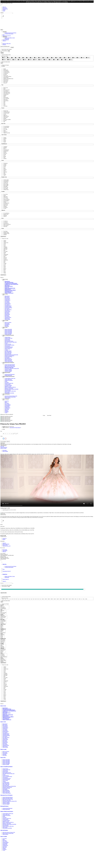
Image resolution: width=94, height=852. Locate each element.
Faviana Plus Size (6, 775)
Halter (5, 195)
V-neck (5, 208)
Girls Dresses (7, 285)
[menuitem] (48, 6)
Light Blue (5, 248)
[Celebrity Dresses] (3, 616)
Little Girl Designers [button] (4, 830)
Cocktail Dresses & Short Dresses (11, 283)
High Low (5, 115)
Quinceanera (6, 80)
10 (31, 57)
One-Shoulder (6, 200)
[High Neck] (3, 646)
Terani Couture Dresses (9, 361)
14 (40, 57)
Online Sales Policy (3, 447)
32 (78, 57)
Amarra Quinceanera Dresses (10, 364)
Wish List (4, 6)
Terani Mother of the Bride (9, 392)
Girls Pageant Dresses (7, 76)
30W (36, 59)
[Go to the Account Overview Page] (0, 5)
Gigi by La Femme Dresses (7, 776)
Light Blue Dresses (8, 305)
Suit (4, 102)
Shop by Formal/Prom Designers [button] (6, 766)
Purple (5, 252)
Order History (5, 550)
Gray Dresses (7, 301)
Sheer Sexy (6, 99)
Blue (4, 250)
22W (15, 59)
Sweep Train (6, 187)
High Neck (6, 196)
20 (52, 57)
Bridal (5, 68)
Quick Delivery (18, 427)
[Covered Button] (3, 620)
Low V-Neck (6, 198)
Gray (4, 270)
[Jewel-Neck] (3, 647)
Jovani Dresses (7, 345)
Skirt (4, 101)
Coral (5, 264)
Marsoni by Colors (8, 386)
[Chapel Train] (2, 641)
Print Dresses (6, 97)
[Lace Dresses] (3, 613)
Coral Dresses (7, 298)
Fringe (5, 154)
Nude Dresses (7, 310)
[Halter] (3, 645)
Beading (5, 147)
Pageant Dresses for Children (10, 290)
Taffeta (5, 174)
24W (20, 59)
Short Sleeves (6, 225)
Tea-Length (6, 188)
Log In (4, 10)
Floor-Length (6, 184)
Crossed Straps (6, 127)
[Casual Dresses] (4, 607)
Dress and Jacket (6, 89)
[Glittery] (1, 625)
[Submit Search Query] (12, 583)
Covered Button (6, 126)
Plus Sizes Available (7, 119)
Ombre (5, 140)
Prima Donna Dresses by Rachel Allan (11, 354)
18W (4, 59)
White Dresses (7, 318)
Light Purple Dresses (8, 307)
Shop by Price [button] (3, 757)
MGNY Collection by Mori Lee (10, 387)
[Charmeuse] (2, 634)
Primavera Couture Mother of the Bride (11, 389)
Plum (5, 261)
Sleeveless (5, 226)
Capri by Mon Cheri (8, 379)
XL (66, 59)
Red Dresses (7, 315)
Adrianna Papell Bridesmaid (9, 374)
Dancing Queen (7, 340)
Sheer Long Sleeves (7, 224)
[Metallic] (1, 626)
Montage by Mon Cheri (9, 388)
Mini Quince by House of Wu (10, 366)
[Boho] (3, 611)
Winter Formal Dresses (7, 719)
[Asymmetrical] (2, 640)
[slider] (84, 589)
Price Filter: (4, 50)
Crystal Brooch (6, 149)
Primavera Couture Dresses (9, 355)
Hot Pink (5, 257)
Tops (4, 103)
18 (48, 57)
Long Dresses (6, 94)
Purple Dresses (7, 314)
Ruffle (5, 156)
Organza (5, 169)
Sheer (5, 130)
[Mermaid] (3, 651)
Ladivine (6, 349)
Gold (4, 267)
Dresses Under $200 (8, 329)
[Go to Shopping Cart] (0, 4)
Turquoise (5, 673)
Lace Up (5, 128)
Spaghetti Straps (6, 233)
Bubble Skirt (6, 110)
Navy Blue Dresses (8, 309)
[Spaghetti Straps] (3, 660)
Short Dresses (6, 100)
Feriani (6, 381)
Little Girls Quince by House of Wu (9, 832)
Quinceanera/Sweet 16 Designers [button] (6, 795)
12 (35, 57)
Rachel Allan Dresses (8, 356)
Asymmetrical (6, 180)
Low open (5, 129)
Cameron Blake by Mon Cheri (10, 378)
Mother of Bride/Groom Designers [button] (6, 811)
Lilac (4, 253)
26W (25, 59)
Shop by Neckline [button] (3, 836)
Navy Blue (6, 251)
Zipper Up (5, 131)
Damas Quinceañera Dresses (10, 365)
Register (4, 9)
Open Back (6, 117)
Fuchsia (5, 258)
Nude (5, 266)
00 (8, 57)
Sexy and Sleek (6, 98)
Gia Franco (7, 382)
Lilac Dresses (7, 308)
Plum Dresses (7, 313)
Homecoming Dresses (9, 286)
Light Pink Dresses (8, 306)
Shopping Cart (5, 8)
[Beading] (2, 630)
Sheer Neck (6, 205)
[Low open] (3, 623)
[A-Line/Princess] (3, 649)
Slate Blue (5, 249)
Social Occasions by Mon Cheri (8, 826)
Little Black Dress (7, 92)
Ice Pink (5, 255)
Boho (5, 88)
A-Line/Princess (6, 213)
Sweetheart (6, 207)
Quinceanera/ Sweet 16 (7, 571)
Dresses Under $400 (8, 331)
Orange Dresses (7, 311)
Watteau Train (6, 189)
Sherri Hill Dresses (8, 358)
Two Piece (5, 106)
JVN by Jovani (7, 348)
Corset (5, 114)
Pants (5, 96)
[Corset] (3, 618)
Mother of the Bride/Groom (8, 78)
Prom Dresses (6, 79)
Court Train (6, 183)
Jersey (5, 166)
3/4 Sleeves (6, 222)
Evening (5, 74)
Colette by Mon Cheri (8, 338)
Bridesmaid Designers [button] (4, 806)
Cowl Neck (6, 194)
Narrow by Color (5, 238)
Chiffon (5, 164)
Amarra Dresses (7, 337)
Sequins (5, 158)
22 (57, 57)
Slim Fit (5, 216)
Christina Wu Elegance (9, 380)
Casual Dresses (6, 71)
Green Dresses (7, 302)
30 (74, 57)
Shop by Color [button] (3, 721)
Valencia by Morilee (8, 369)
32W (41, 59)
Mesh (5, 168)
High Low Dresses (8, 322)
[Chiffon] (2, 635)
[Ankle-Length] (2, 639)
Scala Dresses (7, 357)
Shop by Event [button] (3, 705)
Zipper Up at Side (7, 132)
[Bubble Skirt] (3, 615)
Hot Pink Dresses (8, 303)
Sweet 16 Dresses (6, 718)
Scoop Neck (6, 204)
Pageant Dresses (8, 289)
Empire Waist (6, 214)
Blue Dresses (5, 724)
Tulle (4, 175)
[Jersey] (2, 637)
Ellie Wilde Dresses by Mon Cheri (11, 342)
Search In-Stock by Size (6, 54)
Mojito (5, 241)
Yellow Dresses (7, 319)
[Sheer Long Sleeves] (3, 656)
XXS (46, 59)
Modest (5, 95)
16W (88, 57)
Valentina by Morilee (8, 370)
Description (5, 450)
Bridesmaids (7, 287)
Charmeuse (6, 163)
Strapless (5, 206)
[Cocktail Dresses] (4, 608)
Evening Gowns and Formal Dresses (11, 284)
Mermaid (5, 215)
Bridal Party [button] (5, 574)
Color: (1, 436)
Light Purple (6, 254)
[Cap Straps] (3, 658)
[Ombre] (1, 627)
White (5, 272)
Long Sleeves (6, 223)
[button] (5, 31)
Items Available (5, 451)
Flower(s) (5, 153)
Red (4, 262)
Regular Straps (6, 232)
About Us (4, 581)
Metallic (5, 138)
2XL (71, 59)
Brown (5, 268)
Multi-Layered (6, 116)
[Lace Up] (3, 622)
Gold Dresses (7, 300)
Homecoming (6, 77)
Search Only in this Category (7, 49)
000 (4, 57)
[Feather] (2, 636)
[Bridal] (4, 605)
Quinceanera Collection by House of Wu (12, 368)
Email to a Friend (3, 448)
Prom (3, 569)
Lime (5, 244)
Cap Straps (5, 231)
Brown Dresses (7, 297)
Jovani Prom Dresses (8, 347)
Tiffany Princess (7, 397)
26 (65, 57)
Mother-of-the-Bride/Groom (10, 288)
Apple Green (6, 242)
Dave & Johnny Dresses (9, 341)
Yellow (5, 240)
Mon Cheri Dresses (8, 351)
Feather (5, 152)
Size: (1, 431)
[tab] (48, 286)
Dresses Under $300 (8, 330)
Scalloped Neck (7, 407)
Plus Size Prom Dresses (9, 282)
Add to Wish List (3, 445)
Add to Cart (2, 443)
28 (69, 57)
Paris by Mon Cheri (8, 352)
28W (30, 59)
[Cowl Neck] (3, 644)
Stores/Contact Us (6, 579)
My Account (5, 7)
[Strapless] (3, 661)
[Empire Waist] (3, 650)
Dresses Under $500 (8, 332)
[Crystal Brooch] (2, 632)
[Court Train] (2, 642)
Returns (4, 539)
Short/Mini (5, 186)
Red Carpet (6, 81)
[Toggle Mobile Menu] (0, 560)
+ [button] (3, 321)
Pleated (5, 118)
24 (61, 57)
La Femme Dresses (8, 350)
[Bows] (2, 631)
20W (10, 59)
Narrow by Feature (5, 65)
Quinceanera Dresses (6, 717)
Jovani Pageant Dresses (9, 346)
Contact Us (4, 538)
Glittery (5, 137)
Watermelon (6, 686)
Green (5, 243)
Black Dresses (5, 723)
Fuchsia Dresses (7, 299)
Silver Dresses (7, 316)
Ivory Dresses (7, 304)
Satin (4, 170)
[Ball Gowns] (3, 610)
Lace (4, 155)
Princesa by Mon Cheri (9, 367)
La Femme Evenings (8, 385)
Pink (4, 256)
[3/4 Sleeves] (3, 654)
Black (5, 269)
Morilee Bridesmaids (8, 375)
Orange (5, 263)
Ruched (5, 120)
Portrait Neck (7, 406)
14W (83, 57)
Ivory (5, 265)
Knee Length (6, 185)
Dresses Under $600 (8, 333)
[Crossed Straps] (3, 621)
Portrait (5, 201)
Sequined (5, 171)
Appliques (5, 146)
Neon (5, 139)
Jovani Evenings (7, 384)
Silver (5, 271)
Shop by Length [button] (3, 749)
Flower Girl (6, 75)
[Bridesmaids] (4, 606)
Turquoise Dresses (8, 317)
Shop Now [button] (4, 564)
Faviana (4, 774)
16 (44, 57)
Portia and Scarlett (8, 353)
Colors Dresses (7, 339)
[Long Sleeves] (3, 655)
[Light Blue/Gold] (3, 438)
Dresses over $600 (8, 334)
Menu (2, 29)
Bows (5, 148)
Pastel (5, 141)
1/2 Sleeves (6, 221)
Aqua (5, 245)
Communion (6, 73)
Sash (4, 157)
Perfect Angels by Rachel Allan (10, 396)
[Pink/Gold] (6, 438)
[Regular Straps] (3, 659)
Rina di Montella (5, 825)
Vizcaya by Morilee (8, 371)
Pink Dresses (7, 312)
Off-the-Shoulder (7, 199)
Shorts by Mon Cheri (8, 359)
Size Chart (2, 446)
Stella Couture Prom (8, 360)
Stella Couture (5, 827)
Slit (4, 121)
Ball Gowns (6, 87)
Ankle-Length (6, 179)
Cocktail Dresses (6, 72)
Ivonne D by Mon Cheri (9, 383)
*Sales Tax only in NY (6, 545)
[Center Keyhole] (3, 617)
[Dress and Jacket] (3, 612)
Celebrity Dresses (7, 111)
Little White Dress (7, 93)
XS (50, 59)
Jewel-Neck (6, 197)
